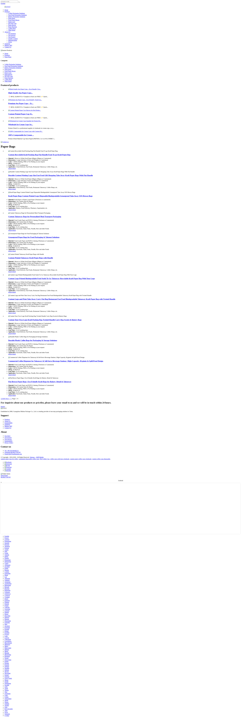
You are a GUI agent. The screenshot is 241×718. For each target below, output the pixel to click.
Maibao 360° (8, 45)
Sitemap (32, 457)
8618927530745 (6, 477)
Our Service (11, 35)
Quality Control (13, 38)
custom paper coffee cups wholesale (80, 459)
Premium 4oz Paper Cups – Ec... (20, 103)
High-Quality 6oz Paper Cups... (20, 93)
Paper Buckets (12, 27)
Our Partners (12, 33)
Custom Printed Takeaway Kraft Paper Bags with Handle (30, 258)
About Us (7, 32)
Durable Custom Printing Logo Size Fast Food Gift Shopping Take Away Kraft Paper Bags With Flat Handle (50, 175)
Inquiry (3, 406)
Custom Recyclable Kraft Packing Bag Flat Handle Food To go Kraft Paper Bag (39, 155)
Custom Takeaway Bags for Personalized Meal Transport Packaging (34, 217)
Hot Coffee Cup (44, 459)
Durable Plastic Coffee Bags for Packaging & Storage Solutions (32, 340)
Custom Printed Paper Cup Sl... (20, 114)
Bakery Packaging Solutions (16, 16)
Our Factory (12, 37)
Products (7, 11)
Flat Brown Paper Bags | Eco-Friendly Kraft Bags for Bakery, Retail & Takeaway (39, 382)
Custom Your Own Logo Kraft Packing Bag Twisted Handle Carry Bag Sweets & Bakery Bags (45, 320)
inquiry (10, 168)
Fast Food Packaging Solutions (17, 15)
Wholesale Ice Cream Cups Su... (20, 125)
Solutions (7, 44)
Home (6, 10)
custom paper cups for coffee (9, 459)
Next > (7, 398)
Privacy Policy (9, 442)
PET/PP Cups (12, 23)
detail (14, 168)
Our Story (7, 436)
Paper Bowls (12, 25)
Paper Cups (11, 22)
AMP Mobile (40, 457)
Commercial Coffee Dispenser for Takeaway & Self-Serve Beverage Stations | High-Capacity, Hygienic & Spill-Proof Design (55, 361)
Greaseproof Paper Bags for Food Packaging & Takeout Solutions (33, 237)
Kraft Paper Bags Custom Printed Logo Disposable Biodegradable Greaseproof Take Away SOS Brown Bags (50, 196)
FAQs (10, 42)
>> (11, 398)
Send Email (4, 475)
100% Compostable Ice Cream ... (21, 135)
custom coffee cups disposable (101, 459)
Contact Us (8, 47)
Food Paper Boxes (13, 20)
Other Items (11, 30)
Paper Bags (11, 18)
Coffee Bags (12, 28)
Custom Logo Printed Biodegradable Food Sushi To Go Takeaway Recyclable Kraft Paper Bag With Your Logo (51, 279)
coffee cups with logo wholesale (59, 459)
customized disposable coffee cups (29, 459)
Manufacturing (12, 40)
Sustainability (9, 423)
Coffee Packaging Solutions (16, 13)
